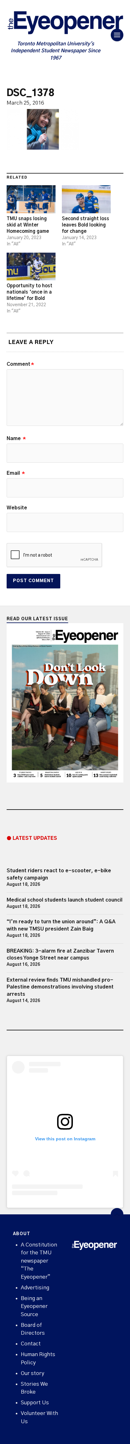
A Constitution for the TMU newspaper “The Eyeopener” (39, 1261)
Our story (32, 1373)
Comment (20, 364)
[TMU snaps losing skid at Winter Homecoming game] (31, 199)
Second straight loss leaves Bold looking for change (85, 225)
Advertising (35, 1287)
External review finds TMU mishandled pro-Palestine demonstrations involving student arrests (60, 987)
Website (17, 507)
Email (16, 473)
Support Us (35, 1402)
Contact (31, 1343)
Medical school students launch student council (64, 899)
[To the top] (117, 1214)
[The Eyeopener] (65, 24)
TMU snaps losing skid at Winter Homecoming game (28, 225)
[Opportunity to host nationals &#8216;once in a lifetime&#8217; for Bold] (31, 267)
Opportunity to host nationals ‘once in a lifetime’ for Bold (29, 292)
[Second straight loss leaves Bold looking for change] (86, 199)
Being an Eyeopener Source (34, 1306)
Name (16, 438)
